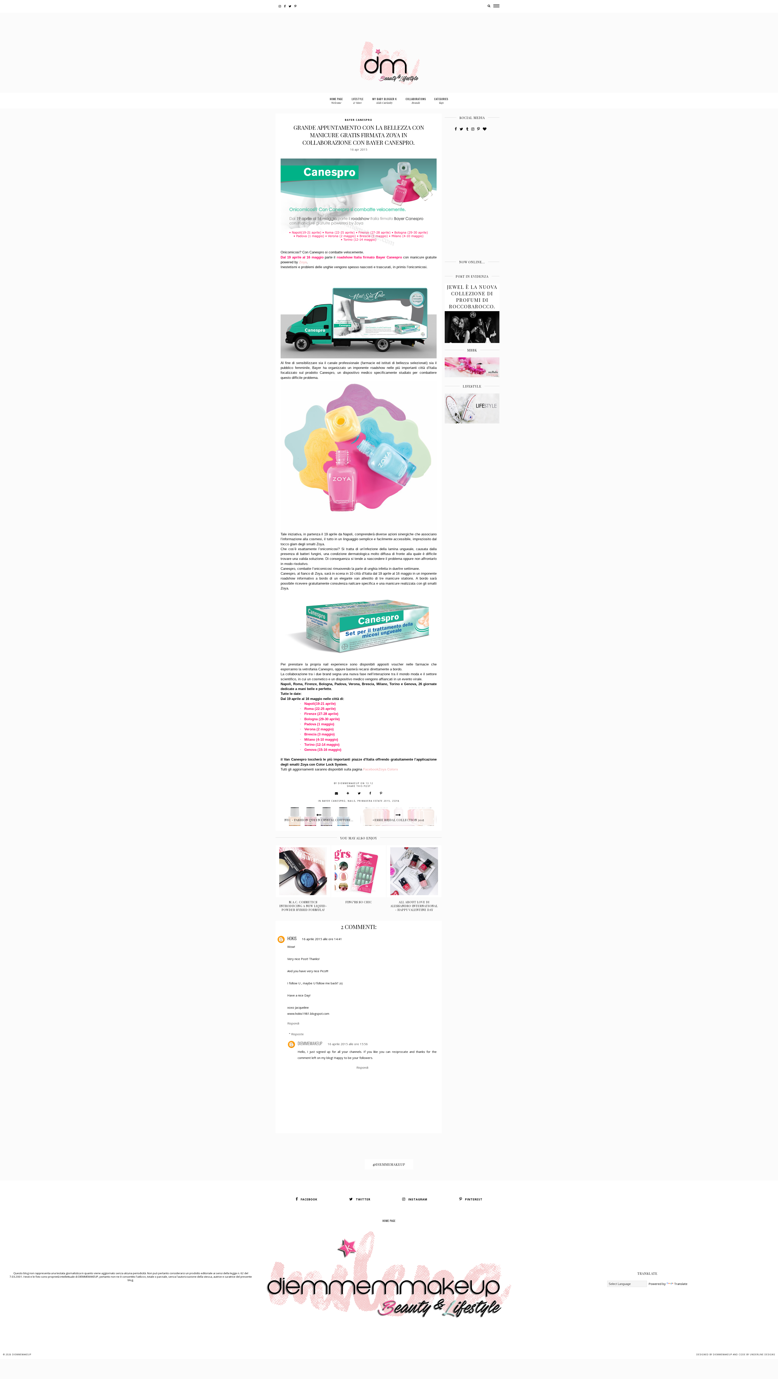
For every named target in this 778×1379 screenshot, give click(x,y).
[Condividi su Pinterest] (381, 793)
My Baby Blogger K (384, 100)
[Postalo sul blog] (348, 793)
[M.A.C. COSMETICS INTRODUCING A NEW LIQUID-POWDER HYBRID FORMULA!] (303, 871)
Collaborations (416, 100)
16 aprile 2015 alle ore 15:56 (348, 1044)
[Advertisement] (389, 22)
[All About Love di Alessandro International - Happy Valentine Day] (414, 871)
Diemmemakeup (21, 1354)
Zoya (303, 262)
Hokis (292, 938)
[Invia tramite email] (336, 793)
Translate (680, 1284)
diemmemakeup (310, 1043)
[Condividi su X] (359, 793)
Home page (336, 100)
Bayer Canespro (358, 120)
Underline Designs (762, 1354)
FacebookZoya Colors (380, 769)
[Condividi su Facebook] (370, 793)
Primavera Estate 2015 (373, 800)
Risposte (297, 1034)
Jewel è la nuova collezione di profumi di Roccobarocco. (472, 297)
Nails (351, 800)
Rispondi (293, 1023)
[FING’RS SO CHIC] (358, 871)
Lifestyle (357, 100)
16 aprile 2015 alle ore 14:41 (322, 939)
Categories (441, 100)
